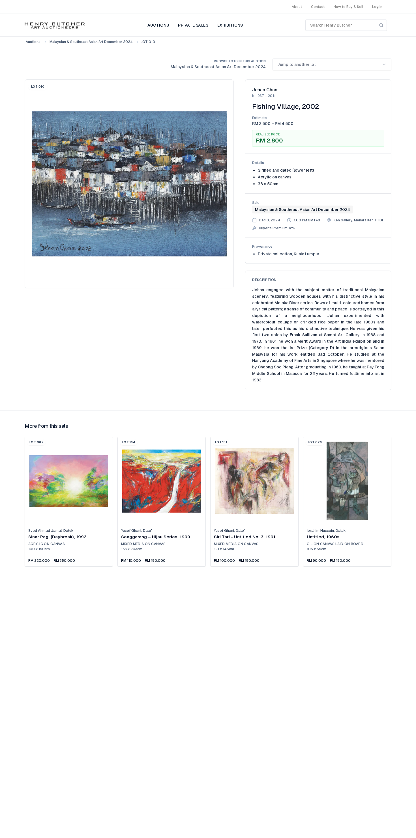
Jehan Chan (264, 90)
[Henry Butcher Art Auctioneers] (55, 25)
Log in (377, 7)
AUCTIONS (158, 25)
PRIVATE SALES (193, 25)
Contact (318, 7)
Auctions (33, 42)
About (297, 7)
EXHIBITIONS (230, 25)
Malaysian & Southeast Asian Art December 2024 (91, 42)
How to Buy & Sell (348, 7)
